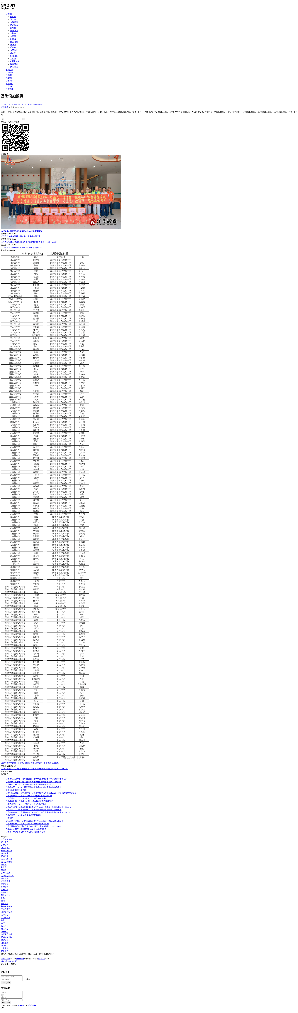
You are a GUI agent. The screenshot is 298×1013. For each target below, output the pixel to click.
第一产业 (4, 932)
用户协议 (22, 1005)
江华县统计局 (6, 937)
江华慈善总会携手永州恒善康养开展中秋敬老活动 (21, 231)
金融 (3, 898)
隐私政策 (32, 1005)
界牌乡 (13, 45)
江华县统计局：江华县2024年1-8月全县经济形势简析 (27, 824)
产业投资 (4, 904)
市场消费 (4, 946)
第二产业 (4, 929)
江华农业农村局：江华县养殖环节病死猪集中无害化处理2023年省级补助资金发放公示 (41, 793)
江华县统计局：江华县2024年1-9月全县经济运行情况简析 (29, 801)
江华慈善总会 (6, 839)
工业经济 (4, 948)
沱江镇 (13, 19)
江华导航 (9, 87)
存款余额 (4, 887)
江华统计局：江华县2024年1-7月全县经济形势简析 (21, 105)
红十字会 (4, 842)
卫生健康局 (5, 848)
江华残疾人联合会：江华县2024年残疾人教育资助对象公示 (30, 785)
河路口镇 (14, 31)
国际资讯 (14, 67)
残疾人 (4, 865)
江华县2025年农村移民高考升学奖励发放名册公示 (21, 248)
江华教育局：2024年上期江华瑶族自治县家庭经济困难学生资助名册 (33, 787)
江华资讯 (9, 14)
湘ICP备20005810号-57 (10, 961)
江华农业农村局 (7, 876)
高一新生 (4, 853)
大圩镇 (13, 33)
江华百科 (9, 81)
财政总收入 (5, 895)
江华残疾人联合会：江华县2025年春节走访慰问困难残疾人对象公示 (33, 782)
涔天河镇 (14, 42)
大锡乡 (13, 59)
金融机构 (4, 890)
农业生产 (4, 951)
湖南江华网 (5, 959)
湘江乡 (13, 53)
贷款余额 (4, 884)
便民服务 (9, 70)
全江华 (13, 17)
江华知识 (9, 73)
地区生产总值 (6, 934)
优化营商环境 (6, 862)
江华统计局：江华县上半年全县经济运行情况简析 (26, 804)
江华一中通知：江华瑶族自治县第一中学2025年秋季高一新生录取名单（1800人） (39, 812)
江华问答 (9, 75)
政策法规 (9, 89)
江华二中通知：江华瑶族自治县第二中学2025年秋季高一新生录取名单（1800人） (34, 769)
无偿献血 (4, 845)
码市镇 (13, 39)
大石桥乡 (14, 50)
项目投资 (4, 943)
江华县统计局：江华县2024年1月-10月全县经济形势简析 (29, 796)
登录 (8, 982)
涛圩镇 (13, 28)
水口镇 (13, 36)
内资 (3, 923)
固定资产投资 (6, 912)
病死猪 (4, 870)
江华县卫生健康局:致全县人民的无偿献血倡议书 (21, 236)
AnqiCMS (41, 959)
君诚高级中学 (6, 851)
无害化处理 (5, 873)
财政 (3, 901)
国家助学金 (5, 879)
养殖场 (4, 867)
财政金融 (4, 940)
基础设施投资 (6, 906)
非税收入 (4, 893)
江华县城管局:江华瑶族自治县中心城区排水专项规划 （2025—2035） (29, 242)
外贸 (3, 920)
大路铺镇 (14, 22)
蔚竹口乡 (14, 56)
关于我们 (9, 84)
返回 (3, 1002)
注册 (3, 982)
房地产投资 (5, 909)
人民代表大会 (6, 859)
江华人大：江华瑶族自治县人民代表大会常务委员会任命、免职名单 (33, 810)
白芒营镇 (14, 25)
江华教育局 (5, 881)
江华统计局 (5, 918)
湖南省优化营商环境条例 (16, 790)
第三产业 (4, 926)
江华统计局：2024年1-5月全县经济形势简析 (24, 815)
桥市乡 (13, 47)
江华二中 (4, 856)
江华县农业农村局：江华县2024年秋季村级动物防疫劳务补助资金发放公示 (36, 779)
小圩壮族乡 (15, 61)
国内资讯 (14, 64)
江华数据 (9, 78)
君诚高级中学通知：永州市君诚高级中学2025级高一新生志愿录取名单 (30, 763)
